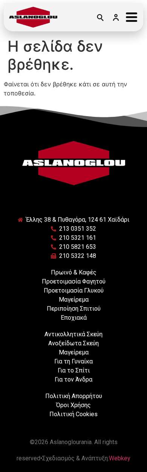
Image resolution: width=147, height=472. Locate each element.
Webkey (119, 458)
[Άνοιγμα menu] (131, 17)
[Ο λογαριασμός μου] (115, 17)
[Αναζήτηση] (99, 17)
